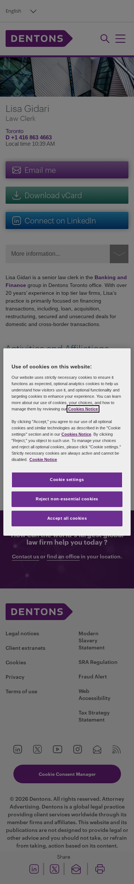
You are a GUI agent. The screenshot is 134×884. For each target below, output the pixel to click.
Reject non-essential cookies (67, 499)
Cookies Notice (83, 409)
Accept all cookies (67, 518)
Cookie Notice (43, 459)
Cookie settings (67, 479)
